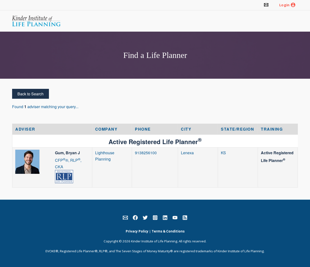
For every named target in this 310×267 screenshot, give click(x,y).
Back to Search (30, 94)
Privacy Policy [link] (137, 231)
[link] (266, 5)
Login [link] (284, 5)
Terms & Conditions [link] (168, 231)
